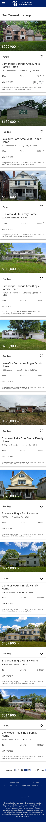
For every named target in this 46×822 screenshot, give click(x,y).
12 (29, 770)
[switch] (41, 55)
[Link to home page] (23, 3)
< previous (8, 770)
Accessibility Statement (16, 796)
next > (43, 770)
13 (32, 770)
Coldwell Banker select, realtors (23, 782)
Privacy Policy (30, 793)
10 (22, 770)
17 (38, 770)
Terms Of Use (15, 793)
